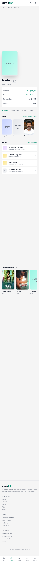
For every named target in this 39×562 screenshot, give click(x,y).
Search (4, 541)
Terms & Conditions (8, 518)
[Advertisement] (19, 29)
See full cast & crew (30, 117)
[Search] (31, 3)
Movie (7, 2)
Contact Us (5, 525)
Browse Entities (7, 539)
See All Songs (32, 142)
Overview (5, 110)
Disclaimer (5, 523)
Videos (30, 110)
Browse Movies (7, 533)
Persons (4, 502)
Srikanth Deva (31, 95)
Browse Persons (7, 536)
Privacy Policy (6, 520)
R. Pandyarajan (30, 91)
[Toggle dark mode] (35, 3)
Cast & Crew (15, 110)
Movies (10, 7)
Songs (24, 110)
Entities (4, 509)
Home (3, 7)
